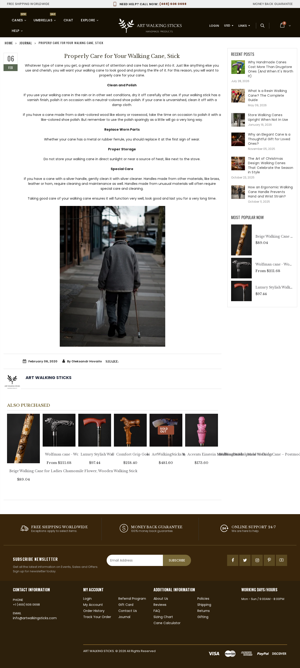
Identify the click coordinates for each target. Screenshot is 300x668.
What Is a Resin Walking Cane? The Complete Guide (267, 95)
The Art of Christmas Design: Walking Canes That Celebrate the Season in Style (270, 165)
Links (242, 25)
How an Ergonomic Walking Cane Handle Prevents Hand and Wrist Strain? (270, 192)
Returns (203, 610)
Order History (94, 610)
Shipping (204, 604)
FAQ (157, 610)
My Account (93, 604)
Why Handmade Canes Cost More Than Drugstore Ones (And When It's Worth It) (270, 69)
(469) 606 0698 (153, 4)
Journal (124, 617)
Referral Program (132, 598)
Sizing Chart (163, 617)
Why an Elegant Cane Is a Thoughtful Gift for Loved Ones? (269, 139)
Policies (203, 598)
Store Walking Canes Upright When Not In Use (268, 117)
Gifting (202, 617)
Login (214, 25)
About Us (161, 598)
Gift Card (125, 604)
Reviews (160, 604)
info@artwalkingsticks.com (35, 618)
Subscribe (177, 560)
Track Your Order (97, 617)
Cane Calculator (167, 623)
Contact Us (127, 610)
